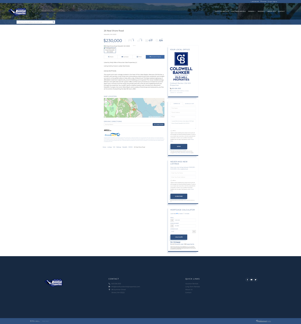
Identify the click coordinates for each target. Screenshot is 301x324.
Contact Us (173, 92)
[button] (53, 22)
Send (179, 146)
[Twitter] (255, 280)
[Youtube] (251, 280)
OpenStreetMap (156, 117)
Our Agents (179, 92)
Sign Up (275, 1)
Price (171, 217)
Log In (270, 1)
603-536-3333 (176, 88)
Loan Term (173, 213)
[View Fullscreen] (106, 106)
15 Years (187, 213)
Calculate (179, 237)
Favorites (264, 1)
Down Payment (174, 223)
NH (114, 147)
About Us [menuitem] (271, 11)
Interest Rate (174, 229)
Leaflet (150, 117)
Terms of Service (186, 152)
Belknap (118, 147)
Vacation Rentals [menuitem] (222, 11)
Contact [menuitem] (281, 11)
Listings (109, 147)
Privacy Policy (177, 152)
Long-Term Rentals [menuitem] (238, 11)
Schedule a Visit (189, 103)
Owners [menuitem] (251, 11)
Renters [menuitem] (261, 11)
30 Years (180, 213)
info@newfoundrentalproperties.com (125, 287)
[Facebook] (247, 280)
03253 (130, 147)
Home (104, 147)
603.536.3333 (255, 1)
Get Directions (158, 124)
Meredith (124, 147)
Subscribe (179, 196)
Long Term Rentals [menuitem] (192, 287)
